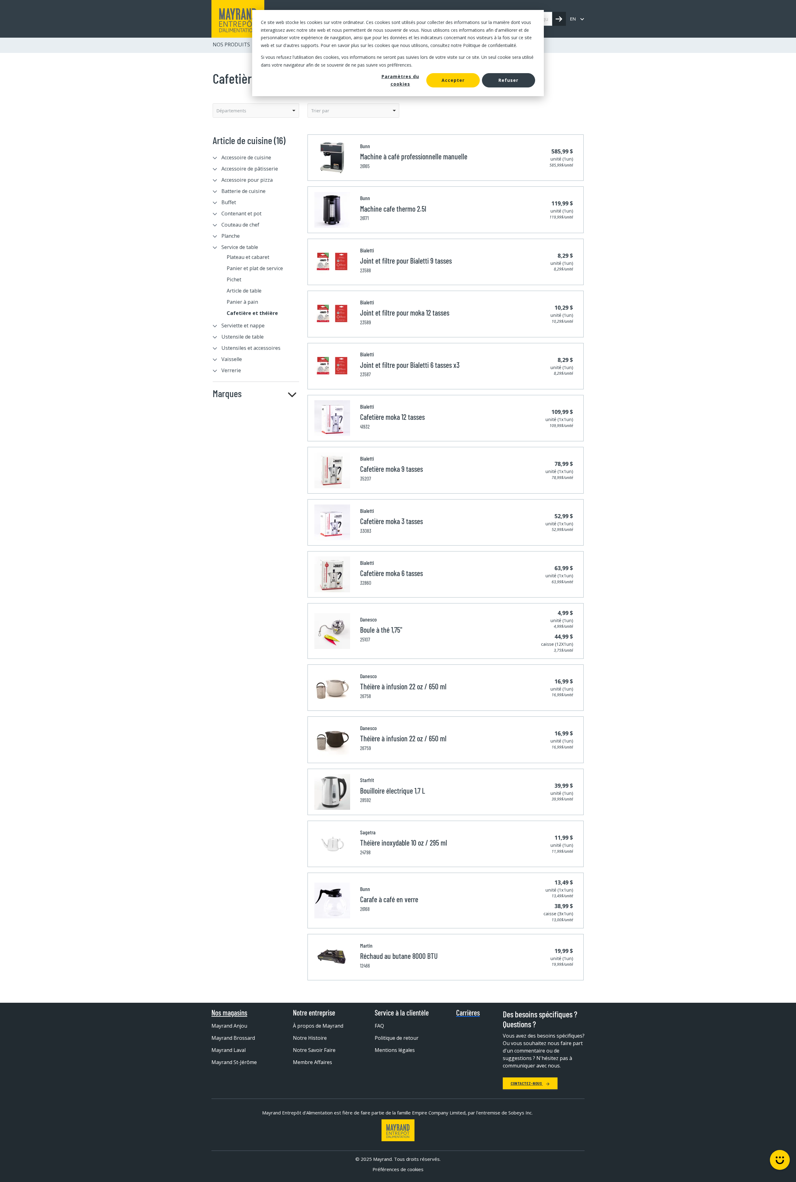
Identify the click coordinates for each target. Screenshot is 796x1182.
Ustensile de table (242, 336)
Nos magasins (229, 1012)
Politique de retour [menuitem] (397, 1037)
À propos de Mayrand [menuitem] (318, 1025)
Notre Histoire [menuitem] (310, 1037)
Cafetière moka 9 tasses (391, 468)
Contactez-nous (527, 1083)
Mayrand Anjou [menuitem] (229, 1025)
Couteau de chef (240, 224)
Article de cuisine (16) (249, 140)
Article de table (244, 290)
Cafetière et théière (252, 313)
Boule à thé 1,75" (381, 629)
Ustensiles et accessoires (250, 348)
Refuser (508, 80)
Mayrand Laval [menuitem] (228, 1050)
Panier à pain (242, 301)
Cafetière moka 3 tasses (391, 521)
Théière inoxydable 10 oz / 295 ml (403, 842)
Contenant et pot (241, 213)
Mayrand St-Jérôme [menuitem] (234, 1062)
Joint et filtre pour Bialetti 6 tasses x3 (410, 364)
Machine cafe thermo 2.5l (393, 208)
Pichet (234, 279)
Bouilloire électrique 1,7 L (392, 790)
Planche (230, 235)
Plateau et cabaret (248, 257)
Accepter (453, 80)
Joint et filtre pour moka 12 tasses (404, 312)
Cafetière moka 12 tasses (392, 416)
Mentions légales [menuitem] (395, 1050)
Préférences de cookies (398, 1169)
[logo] (237, 19)
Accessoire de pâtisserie (249, 168)
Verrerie (231, 370)
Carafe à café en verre (389, 899)
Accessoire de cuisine (246, 157)
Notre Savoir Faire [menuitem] (314, 1050)
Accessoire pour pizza (247, 179)
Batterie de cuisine (243, 191)
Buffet (228, 202)
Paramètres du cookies (400, 80)
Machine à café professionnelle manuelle (413, 156)
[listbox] (256, 110)
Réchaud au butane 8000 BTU (399, 955)
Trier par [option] (320, 111)
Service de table (239, 247)
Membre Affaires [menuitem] (312, 1062)
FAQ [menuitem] (379, 1025)
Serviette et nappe (243, 325)
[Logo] (398, 1130)
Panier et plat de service (255, 268)
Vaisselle (231, 359)
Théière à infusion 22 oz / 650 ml (403, 686)
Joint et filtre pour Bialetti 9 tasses (406, 260)
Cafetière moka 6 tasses (391, 573)
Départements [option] (231, 111)
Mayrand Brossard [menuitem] (233, 1037)
